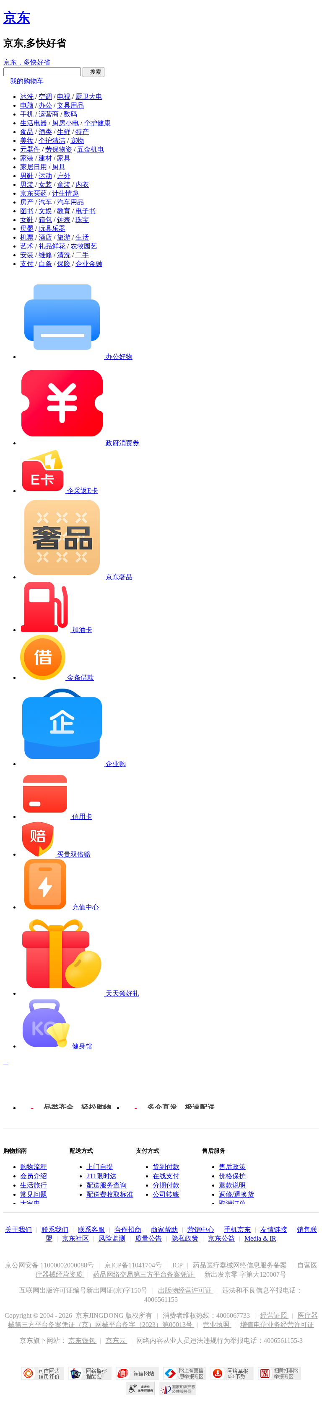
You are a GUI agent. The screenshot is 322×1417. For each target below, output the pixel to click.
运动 (45, 175)
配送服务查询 (106, 1185)
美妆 (27, 140)
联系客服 (91, 1229)
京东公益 (221, 1238)
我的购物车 (27, 81)
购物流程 (33, 1166)
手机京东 (237, 1229)
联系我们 (55, 1229)
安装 (27, 254)
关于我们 (18, 1229)
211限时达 (101, 1176)
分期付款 (166, 1185)
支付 (27, 263)
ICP (178, 1265)
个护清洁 (52, 140)
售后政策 (232, 1166)
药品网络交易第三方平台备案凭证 (144, 1274)
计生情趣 (65, 193)
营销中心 (200, 1229)
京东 (16, 17)
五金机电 (90, 149)
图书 (27, 210)
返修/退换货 (236, 1194)
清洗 (63, 254)
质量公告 (148, 1238)
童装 (63, 184)
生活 (82, 237)
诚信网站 (137, 1373)
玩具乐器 (52, 228)
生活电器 (33, 122)
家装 (27, 158)
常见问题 (33, 1194)
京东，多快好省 (26, 62)
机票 (27, 237)
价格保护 (232, 1176)
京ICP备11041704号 (134, 1265)
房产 (27, 202)
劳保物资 (58, 149)
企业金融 (88, 263)
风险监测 (112, 1238)
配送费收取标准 (109, 1194)
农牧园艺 (83, 246)
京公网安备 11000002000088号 (50, 1265)
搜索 (93, 72)
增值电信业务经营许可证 (277, 1324)
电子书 (85, 210)
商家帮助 (164, 1229)
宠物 (77, 140)
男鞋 (27, 175)
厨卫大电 (88, 96)
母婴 (27, 228)
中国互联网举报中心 (184, 1373)
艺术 (27, 246)
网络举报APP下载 (232, 1373)
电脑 (27, 105)
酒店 (45, 237)
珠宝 (82, 219)
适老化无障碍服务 (140, 1388)
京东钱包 (82, 1340)
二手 (82, 254)
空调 (45, 96)
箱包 (45, 219)
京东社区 (75, 1238)
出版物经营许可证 (185, 1290)
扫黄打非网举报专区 (279, 1373)
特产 (82, 131)
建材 (45, 158)
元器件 (30, 149)
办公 (45, 105)
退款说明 (232, 1185)
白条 (45, 263)
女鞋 (27, 219)
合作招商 (127, 1229)
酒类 (45, 131)
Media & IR (260, 1238)
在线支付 (166, 1176)
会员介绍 (33, 1176)
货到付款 (166, 1166)
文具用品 (70, 105)
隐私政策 (184, 1238)
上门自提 (99, 1166)
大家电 (30, 1203)
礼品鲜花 (52, 246)
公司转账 (166, 1194)
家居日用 (33, 166)
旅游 (63, 237)
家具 (63, 158)
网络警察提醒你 (90, 1373)
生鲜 (63, 131)
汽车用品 (70, 202)
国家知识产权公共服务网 (177, 1388)
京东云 (116, 1340)
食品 (27, 131)
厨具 (58, 166)
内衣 (82, 184)
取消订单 (232, 1203)
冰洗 (27, 96)
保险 (63, 263)
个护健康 (97, 122)
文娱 (45, 210)
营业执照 (217, 1324)
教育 (63, 210)
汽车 (45, 202)
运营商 (49, 114)
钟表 (63, 219)
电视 (63, 96)
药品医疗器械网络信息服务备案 (240, 1265)
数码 (70, 114)
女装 (45, 184)
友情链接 (273, 1229)
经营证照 (274, 1315)
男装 (27, 184)
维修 (45, 254)
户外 (63, 175)
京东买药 (33, 193)
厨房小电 (65, 122)
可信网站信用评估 (42, 1373)
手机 (27, 114)
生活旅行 (33, 1185)
